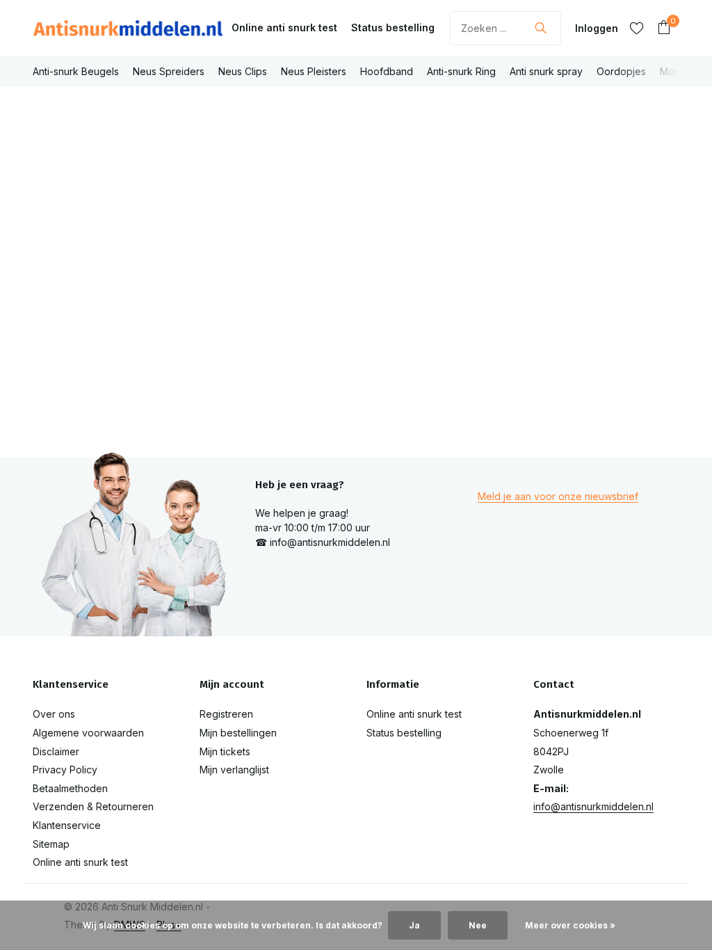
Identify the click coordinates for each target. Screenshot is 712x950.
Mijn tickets (225, 751)
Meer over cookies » (570, 925)
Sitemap (51, 844)
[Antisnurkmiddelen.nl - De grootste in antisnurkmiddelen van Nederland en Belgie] (128, 28)
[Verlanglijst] (636, 27)
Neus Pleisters (313, 71)
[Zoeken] (541, 28)
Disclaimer (56, 751)
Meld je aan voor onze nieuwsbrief (558, 496)
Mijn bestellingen (238, 733)
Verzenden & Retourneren (93, 806)
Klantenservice (67, 825)
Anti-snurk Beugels (76, 71)
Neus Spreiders (168, 71)
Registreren (226, 714)
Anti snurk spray (546, 71)
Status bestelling (393, 27)
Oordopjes (621, 71)
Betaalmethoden (70, 788)
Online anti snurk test (284, 27)
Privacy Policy (65, 769)
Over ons (54, 714)
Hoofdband (386, 71)
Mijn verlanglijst (234, 769)
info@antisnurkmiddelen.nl (593, 806)
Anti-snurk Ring (461, 71)
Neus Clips (242, 71)
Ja (414, 925)
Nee (478, 925)
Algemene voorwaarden (88, 733)
